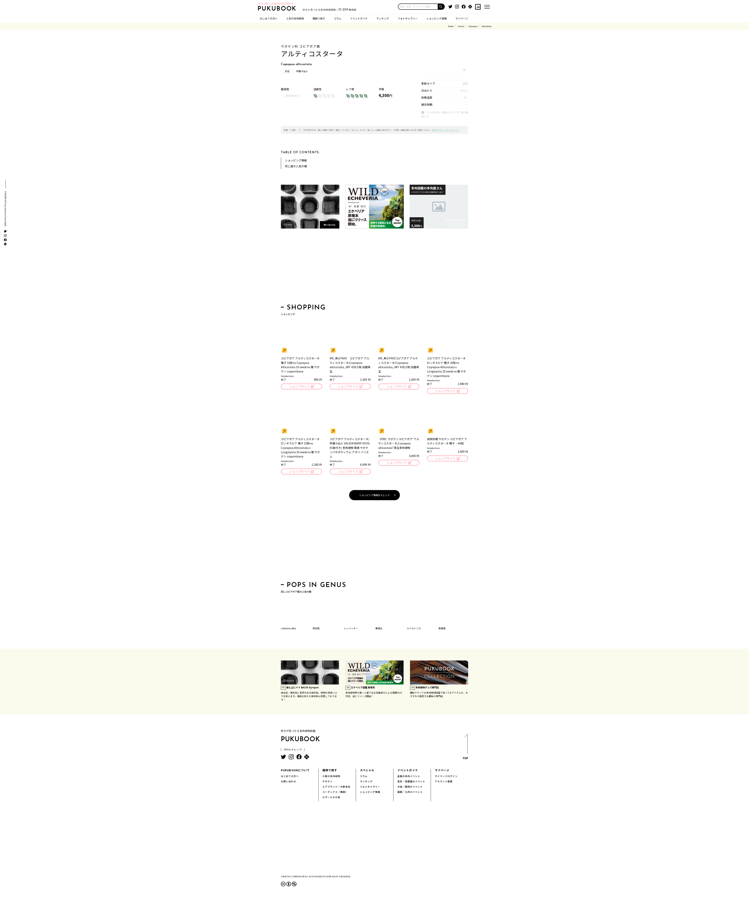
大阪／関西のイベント (410, 786)
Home (450, 26)
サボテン (327, 781)
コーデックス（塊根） (335, 791)
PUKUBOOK (278, 9)
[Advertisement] (374, 267)
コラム (337, 18)
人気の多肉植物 (295, 18)
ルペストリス (414, 628)
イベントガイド (359, 18)
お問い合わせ (288, 781)
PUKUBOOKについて (295, 770)
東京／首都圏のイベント (411, 781)
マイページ (461, 18)
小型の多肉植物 (331, 776)
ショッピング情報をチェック (374, 495)
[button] (441, 7)
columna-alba (288, 628)
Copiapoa (472, 26)
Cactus (461, 26)
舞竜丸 (378, 628)
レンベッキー (351, 628)
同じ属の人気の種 (296, 166)
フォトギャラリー (408, 18)
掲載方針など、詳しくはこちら (445, 130)
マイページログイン (446, 776)
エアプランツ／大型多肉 (336, 786)
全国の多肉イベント (408, 776)
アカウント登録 (444, 781)
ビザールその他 (331, 797)
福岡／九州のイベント (410, 791)
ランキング (382, 18)
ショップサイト (299, 386)
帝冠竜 (315, 628)
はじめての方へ (269, 18)
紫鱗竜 (441, 628)
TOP (465, 758)
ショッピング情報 (436, 18)
